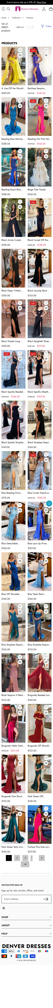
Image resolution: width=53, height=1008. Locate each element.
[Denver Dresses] (27, 9)
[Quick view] (20, 55)
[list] (28, 27)
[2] (32, 27)
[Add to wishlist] (20, 50)
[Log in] (43, 9)
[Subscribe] (46, 899)
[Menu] (3, 9)
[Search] (8, 9)
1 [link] (8, 857)
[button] (49, 510)
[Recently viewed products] (49, 503)
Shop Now (41, 2)
